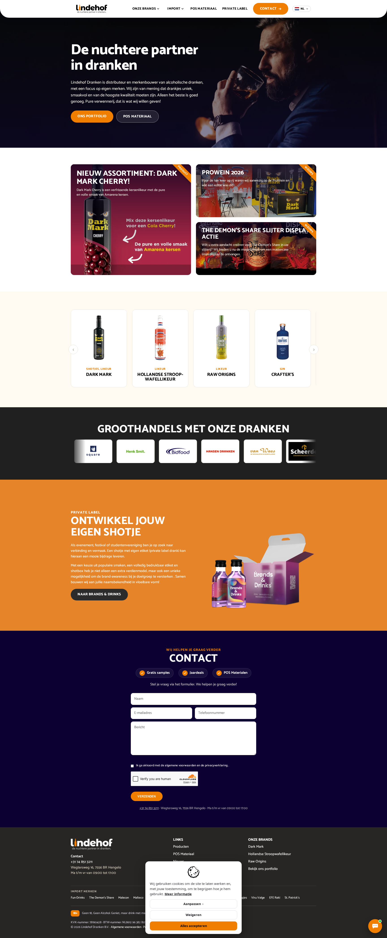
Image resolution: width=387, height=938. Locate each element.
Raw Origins (257, 861)
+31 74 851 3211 (149, 808)
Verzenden (147, 796)
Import (173, 8)
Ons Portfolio (91, 116)
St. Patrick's (292, 897)
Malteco (138, 897)
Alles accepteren (193, 926)
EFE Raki (274, 897)
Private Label (234, 8)
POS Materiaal (203, 8)
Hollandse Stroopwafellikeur (269, 854)
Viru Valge (258, 897)
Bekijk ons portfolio (263, 869)
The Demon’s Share (101, 897)
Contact (268, 9)
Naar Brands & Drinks (99, 594)
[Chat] (375, 926)
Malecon (123, 897)
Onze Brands (144, 8)
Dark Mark (256, 847)
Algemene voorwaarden (126, 927)
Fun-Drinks (78, 897)
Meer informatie (178, 894)
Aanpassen (193, 903)
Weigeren (193, 915)
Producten (181, 847)
